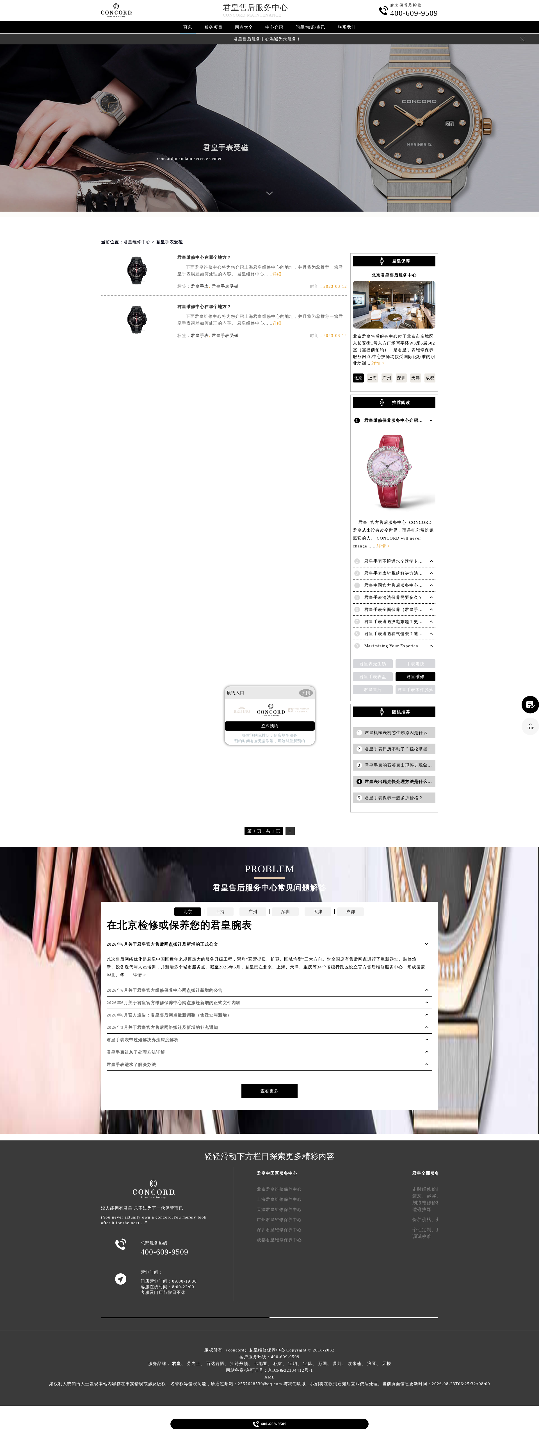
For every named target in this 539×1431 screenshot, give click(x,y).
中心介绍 (274, 27)
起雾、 (434, 1196)
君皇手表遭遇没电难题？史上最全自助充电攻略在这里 (418, 621)
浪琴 (371, 1363)
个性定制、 (424, 1229)
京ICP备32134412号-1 (290, 1370)
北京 (358, 378)
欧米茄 (354, 1363)
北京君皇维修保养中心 (279, 1189)
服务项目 (214, 27)
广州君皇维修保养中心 (279, 1219)
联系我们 (347, 27)
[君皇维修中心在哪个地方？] (136, 283)
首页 (187, 26)
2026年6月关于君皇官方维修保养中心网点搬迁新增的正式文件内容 (174, 1002)
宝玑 (307, 1363)
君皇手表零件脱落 (415, 689)
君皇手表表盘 (372, 676)
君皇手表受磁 (225, 286)
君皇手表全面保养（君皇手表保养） (400, 609)
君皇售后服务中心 (255, 7)
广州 (386, 378)
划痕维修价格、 (429, 1202)
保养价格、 (424, 1219)
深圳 (401, 378)
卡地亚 (261, 1363)
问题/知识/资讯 (310, 27)
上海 (372, 378)
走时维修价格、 (429, 1189)
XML (269, 1377)
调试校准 (421, 1236)
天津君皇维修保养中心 (279, 1209)
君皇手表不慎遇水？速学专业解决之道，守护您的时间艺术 (422, 561)
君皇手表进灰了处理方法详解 (136, 1052)
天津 (415, 378)
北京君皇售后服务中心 (394, 275)
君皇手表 (200, 286)
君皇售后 (373, 689)
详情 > (378, 363)
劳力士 (193, 1363)
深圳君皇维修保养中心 (279, 1230)
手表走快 (415, 664)
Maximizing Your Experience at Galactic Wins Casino (418, 646)
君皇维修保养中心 (267, 1350)
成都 (430, 378)
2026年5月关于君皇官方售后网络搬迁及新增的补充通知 (162, 1027)
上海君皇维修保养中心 (279, 1199)
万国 (322, 1363)
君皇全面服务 (425, 1173)
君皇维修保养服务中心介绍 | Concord (402, 420)
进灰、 (419, 1196)
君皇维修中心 (137, 242)
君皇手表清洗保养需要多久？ (393, 597)
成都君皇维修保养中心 (279, 1240)
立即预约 (269, 726)
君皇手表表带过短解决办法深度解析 (143, 1040)
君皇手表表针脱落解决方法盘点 (395, 573)
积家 (277, 1363)
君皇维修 (415, 676)
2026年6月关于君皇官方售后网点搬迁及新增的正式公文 (162, 944)
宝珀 (292, 1363)
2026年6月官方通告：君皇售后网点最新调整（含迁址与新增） (169, 1015)
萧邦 (337, 1363)
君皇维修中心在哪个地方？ (204, 257)
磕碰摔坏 (421, 1209)
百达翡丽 (215, 1363)
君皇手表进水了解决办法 (131, 1064)
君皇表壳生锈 (372, 664)
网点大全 (244, 27)
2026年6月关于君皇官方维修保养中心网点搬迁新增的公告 (165, 990)
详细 (277, 274)
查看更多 (269, 1091)
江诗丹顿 (239, 1363)
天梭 (386, 1363)
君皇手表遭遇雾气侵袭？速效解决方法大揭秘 (409, 633)
